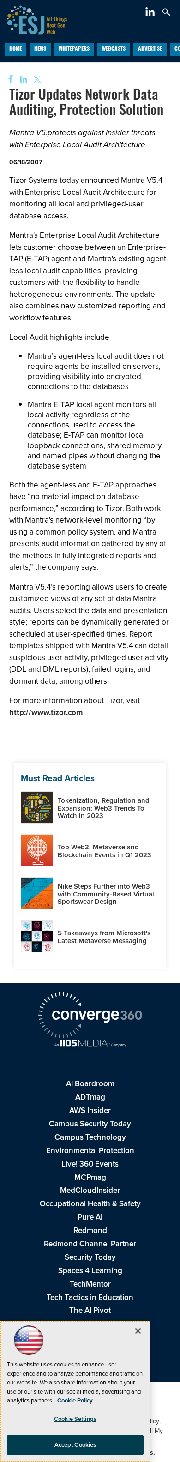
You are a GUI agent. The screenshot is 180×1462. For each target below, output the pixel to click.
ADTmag (90, 1097)
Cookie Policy (75, 1400)
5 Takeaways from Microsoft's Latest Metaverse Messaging (104, 937)
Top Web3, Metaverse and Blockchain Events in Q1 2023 (104, 851)
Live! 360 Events (90, 1164)
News (40, 49)
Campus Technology (90, 1137)
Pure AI (90, 1217)
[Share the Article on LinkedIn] (22, 79)
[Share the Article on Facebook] (7, 79)
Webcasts (114, 49)
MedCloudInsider (90, 1190)
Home (15, 49)
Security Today (90, 1257)
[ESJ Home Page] (33, 18)
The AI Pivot (90, 1310)
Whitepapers (74, 49)
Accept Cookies (75, 1444)
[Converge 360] (90, 1016)
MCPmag (90, 1177)
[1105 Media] (90, 1044)
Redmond (90, 1230)
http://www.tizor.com (46, 712)
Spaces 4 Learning (90, 1270)
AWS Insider (90, 1110)
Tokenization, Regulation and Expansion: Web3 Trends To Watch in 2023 (104, 808)
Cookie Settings (75, 1418)
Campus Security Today (90, 1124)
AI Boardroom (90, 1083)
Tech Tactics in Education (90, 1297)
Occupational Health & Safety (90, 1203)
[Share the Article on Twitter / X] (36, 79)
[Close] (138, 1331)
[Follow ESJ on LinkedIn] (151, 13)
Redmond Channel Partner (90, 1244)
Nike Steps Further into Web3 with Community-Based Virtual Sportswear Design (106, 894)
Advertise (150, 49)
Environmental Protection (90, 1150)
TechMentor (90, 1284)
